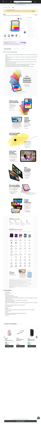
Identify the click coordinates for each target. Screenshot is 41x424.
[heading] (7, 49)
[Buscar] (30, 1)
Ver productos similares (20, 421)
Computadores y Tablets (6, 7)
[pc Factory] (6, 2)
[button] (36, 337)
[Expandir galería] (25, 32)
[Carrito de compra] (35, 1)
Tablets (13, 7)
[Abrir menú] (10, 2)
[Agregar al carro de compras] (9, 346)
